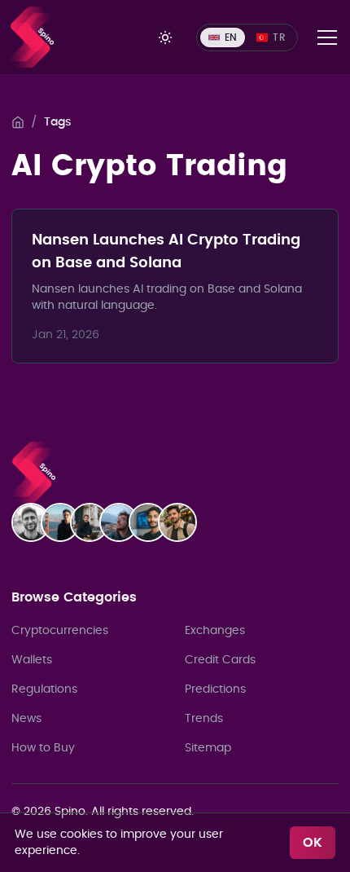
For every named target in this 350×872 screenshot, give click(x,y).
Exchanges (215, 630)
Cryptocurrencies (59, 630)
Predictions (215, 689)
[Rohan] (153, 522)
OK (312, 842)
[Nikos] (123, 522)
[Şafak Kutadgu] (182, 522)
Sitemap (208, 748)
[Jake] (65, 522)
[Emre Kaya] (35, 522)
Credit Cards (220, 660)
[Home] (17, 122)
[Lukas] (94, 522)
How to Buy (43, 748)
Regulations (44, 689)
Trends (204, 718)
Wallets (31, 660)
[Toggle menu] (327, 37)
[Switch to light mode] (165, 37)
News (26, 718)
